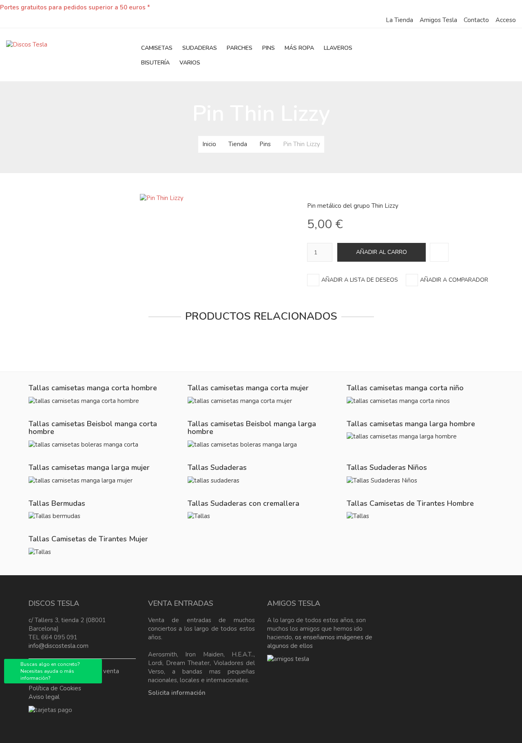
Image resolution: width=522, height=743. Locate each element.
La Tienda (399, 20)
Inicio (209, 144)
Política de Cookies (55, 688)
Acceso (505, 20)
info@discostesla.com (58, 646)
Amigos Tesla (438, 20)
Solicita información (177, 693)
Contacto (476, 20)
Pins (265, 144)
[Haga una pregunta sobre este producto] (439, 252)
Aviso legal (44, 697)
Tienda (237, 144)
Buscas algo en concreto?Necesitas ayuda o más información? (50, 671)
